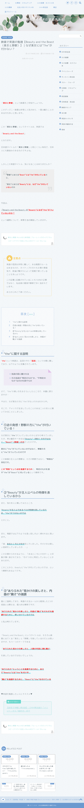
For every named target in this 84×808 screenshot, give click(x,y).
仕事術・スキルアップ (23, 3)
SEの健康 (8, 7)
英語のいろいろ (67, 118)
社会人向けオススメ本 (25, 7)
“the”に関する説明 (20, 322)
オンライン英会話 (68, 77)
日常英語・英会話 (7, 37)
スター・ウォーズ (68, 82)
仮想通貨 (65, 96)
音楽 (63, 130)
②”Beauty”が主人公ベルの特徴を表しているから (29, 332)
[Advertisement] (27, 76)
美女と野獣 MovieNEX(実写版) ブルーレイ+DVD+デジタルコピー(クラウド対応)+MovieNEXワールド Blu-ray (30, 239)
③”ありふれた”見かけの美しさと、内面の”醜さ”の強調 (29, 338)
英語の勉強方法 (67, 124)
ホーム (7, 3)
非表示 (31, 314)
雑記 (55, 7)
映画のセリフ (66, 107)
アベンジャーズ (67, 71)
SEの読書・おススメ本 (45, 3)
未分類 (64, 113)
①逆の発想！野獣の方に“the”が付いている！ (29, 326)
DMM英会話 (43, 7)
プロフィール (11, 12)
